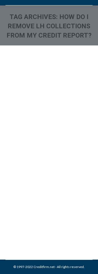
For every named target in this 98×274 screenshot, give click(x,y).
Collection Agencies (26, 220)
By (44, 226)
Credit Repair (52, 220)
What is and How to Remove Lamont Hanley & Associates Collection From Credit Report (45, 185)
